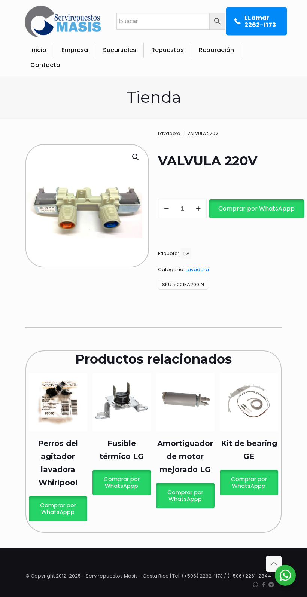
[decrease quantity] (166, 209)
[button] (135, 157)
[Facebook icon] (263, 584)
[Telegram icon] (271, 584)
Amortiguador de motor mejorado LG (185, 456)
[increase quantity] (198, 209)
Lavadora (169, 133)
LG (186, 254)
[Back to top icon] (274, 564)
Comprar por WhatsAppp (256, 208)
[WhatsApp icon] (255, 584)
